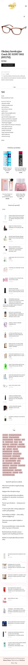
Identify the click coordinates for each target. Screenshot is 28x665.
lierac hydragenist (16, 456)
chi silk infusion (17, 439)
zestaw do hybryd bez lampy (8, 474)
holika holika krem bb (11, 446)
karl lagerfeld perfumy (7, 451)
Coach (7, 74)
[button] (24, 16)
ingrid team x (9, 449)
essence (20, 442)
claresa (23, 439)
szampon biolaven (12, 467)
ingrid (4, 449)
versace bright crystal (7, 472)
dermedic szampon (9, 442)
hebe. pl (4, 446)
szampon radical (18, 470)
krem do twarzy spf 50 (7, 453)
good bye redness (13, 444)
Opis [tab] (14, 87)
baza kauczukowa (8, 76)
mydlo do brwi (21, 458)
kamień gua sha (16, 76)
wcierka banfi (15, 472)
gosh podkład (21, 444)
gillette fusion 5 (6, 444)
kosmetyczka (16, 451)
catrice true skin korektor (8, 439)
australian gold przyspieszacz (15, 435)
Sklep (12, 663)
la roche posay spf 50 (7, 456)
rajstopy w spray (13, 465)
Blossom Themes (7, 660)
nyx (3, 460)
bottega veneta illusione (14, 437)
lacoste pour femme (17, 453)
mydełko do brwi (13, 458)
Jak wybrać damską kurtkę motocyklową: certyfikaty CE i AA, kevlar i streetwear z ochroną (13, 497)
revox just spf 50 (21, 465)
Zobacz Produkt (8, 65)
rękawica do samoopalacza (10, 78)
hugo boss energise (21, 446)
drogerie (16, 442)
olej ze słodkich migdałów (10, 460)
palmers (19, 460)
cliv (3, 442)
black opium (5, 437)
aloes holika (5, 435)
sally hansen (5, 467)
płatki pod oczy (6, 465)
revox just (19, 78)
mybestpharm (5, 458)
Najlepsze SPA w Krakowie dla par (11, 491)
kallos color (15, 449)
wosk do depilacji (9, 79)
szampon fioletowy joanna (8, 470)
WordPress (22, 660)
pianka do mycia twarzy (7, 463)
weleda (20, 472)
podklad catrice (17, 463)
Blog (16, 663)
